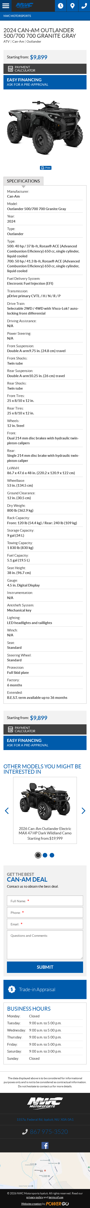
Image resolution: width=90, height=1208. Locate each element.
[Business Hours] (60, 6)
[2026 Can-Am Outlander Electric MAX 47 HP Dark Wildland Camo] (45, 802)
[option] (45, 810)
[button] (6, 811)
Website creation (31, 1203)
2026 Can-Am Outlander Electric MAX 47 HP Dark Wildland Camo (45, 830)
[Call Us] (84, 6)
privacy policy (34, 1197)
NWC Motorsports (17, 15)
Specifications (23, 181)
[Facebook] (45, 1145)
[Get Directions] (72, 6)
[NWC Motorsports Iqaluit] (33, 6)
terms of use (56, 1197)
